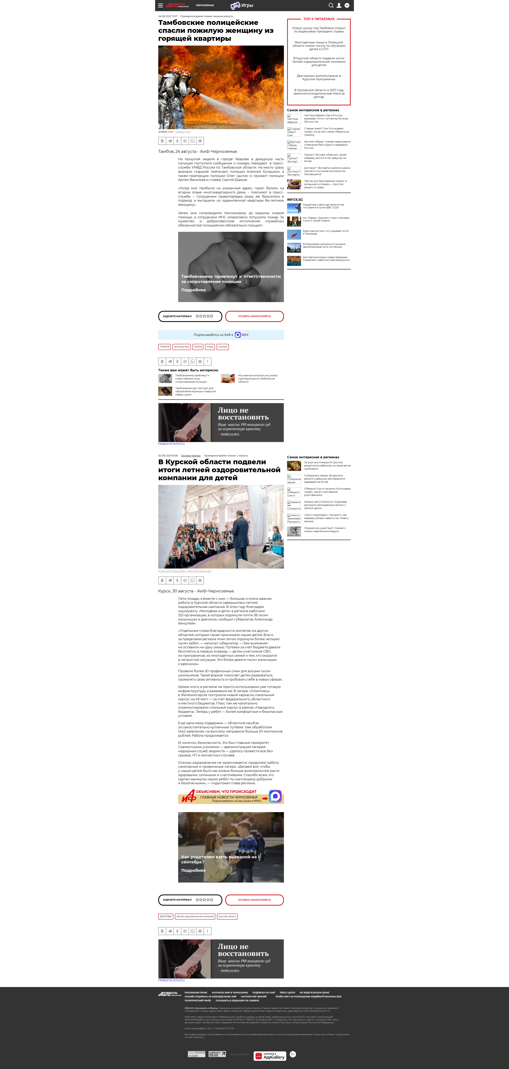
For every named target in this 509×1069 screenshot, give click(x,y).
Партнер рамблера (239, 1054)
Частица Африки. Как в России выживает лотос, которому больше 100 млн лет (326, 118)
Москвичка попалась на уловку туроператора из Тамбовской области (258, 378)
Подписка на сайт (264, 992)
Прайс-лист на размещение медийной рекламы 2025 (308, 996)
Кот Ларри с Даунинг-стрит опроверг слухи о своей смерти (326, 219)
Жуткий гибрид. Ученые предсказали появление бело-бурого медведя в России (327, 144)
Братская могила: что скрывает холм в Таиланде (326, 232)
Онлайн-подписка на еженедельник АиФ (210, 996)
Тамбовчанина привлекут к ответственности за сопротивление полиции (231, 279)
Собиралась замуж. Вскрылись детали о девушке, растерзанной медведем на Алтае (324, 478)
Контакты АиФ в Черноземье (230, 992)
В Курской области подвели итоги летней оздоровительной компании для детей (319, 62)
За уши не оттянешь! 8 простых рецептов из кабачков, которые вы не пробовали (327, 465)
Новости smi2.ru (171, 444)
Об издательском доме (314, 992)
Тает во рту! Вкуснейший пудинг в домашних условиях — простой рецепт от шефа (325, 184)
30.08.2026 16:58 (168, 455)
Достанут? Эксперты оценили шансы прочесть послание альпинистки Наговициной (327, 171)
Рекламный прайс (196, 992)
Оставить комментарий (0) (254, 316)
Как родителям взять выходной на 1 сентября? (220, 859)
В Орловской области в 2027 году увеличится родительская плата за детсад (319, 94)
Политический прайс (198, 1000)
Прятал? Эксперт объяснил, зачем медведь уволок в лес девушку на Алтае (325, 158)
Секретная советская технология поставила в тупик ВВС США (323, 206)
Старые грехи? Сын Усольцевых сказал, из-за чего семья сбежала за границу (326, 131)
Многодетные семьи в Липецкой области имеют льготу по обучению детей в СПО (319, 46)
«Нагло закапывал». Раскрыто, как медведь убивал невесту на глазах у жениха (326, 518)
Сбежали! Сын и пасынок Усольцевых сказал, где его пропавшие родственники (327, 491)
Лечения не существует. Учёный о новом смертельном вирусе (325, 530)
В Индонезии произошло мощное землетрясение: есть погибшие (324, 245)
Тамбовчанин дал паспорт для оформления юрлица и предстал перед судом (195, 391)
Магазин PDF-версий (253, 996)
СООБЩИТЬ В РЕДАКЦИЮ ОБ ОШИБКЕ (237, 1000)
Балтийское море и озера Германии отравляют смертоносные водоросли (326, 258)
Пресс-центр (287, 992)
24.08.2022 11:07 (167, 16)
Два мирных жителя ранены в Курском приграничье (319, 77)
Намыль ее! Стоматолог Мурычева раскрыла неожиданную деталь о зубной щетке (325, 505)
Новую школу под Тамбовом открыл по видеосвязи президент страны (319, 29)
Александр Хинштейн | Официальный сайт (184, 571)
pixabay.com (183, 131)
